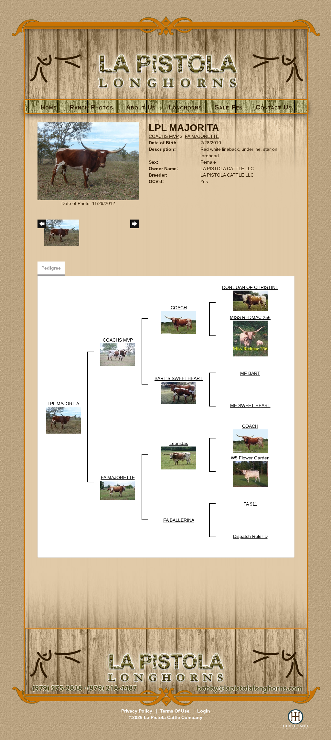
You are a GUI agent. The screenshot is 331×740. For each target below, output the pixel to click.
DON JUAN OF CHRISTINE (250, 287)
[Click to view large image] (88, 160)
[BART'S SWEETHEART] (178, 392)
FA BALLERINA (178, 520)
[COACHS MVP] (117, 354)
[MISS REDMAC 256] (250, 338)
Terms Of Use (174, 711)
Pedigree (51, 268)
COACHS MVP (164, 136)
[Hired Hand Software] (295, 719)
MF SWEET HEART (250, 405)
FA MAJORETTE (202, 136)
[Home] (166, 60)
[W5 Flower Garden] (250, 474)
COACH (179, 307)
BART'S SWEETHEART (179, 378)
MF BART (250, 373)
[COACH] (178, 322)
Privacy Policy (136, 711)
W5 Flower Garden (250, 457)
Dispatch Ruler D (250, 536)
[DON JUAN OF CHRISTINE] (250, 300)
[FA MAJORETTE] (117, 490)
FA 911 (250, 504)
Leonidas (178, 443)
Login (203, 711)
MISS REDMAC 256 (250, 317)
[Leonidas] (178, 457)
